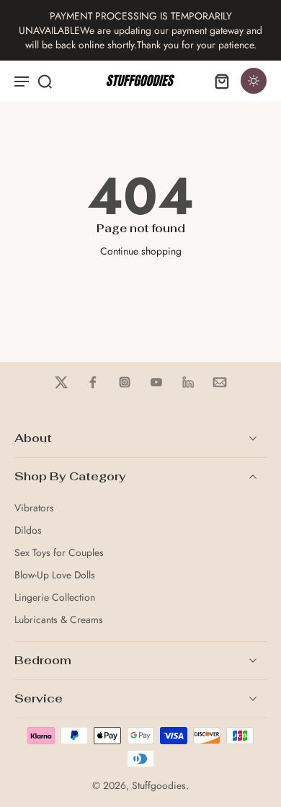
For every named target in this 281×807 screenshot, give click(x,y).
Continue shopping (141, 251)
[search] (45, 80)
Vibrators (34, 508)
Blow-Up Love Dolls (54, 575)
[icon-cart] (222, 80)
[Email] (220, 382)
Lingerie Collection (54, 597)
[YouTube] (156, 382)
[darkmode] (254, 81)
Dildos (28, 530)
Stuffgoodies (159, 785)
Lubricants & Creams (58, 620)
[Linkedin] (188, 382)
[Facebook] (93, 382)
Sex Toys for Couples (59, 553)
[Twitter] (61, 382)
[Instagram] (124, 382)
